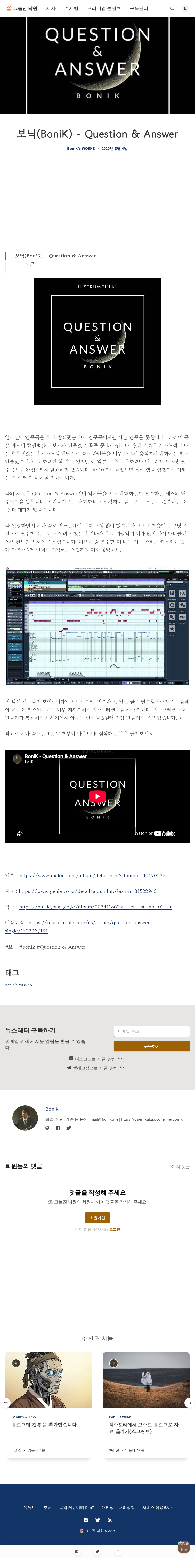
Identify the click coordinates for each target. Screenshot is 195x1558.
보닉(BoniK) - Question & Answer (55, 255)
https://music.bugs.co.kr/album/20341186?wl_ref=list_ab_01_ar (95, 907)
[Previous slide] (6, 1403)
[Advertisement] (97, 201)
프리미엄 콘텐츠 (104, 8)
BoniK (52, 1109)
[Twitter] (98, 1552)
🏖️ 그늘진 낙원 (21, 8)
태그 (30, 264)
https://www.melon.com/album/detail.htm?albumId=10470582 (93, 875)
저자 (51, 8)
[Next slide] (189, 1403)
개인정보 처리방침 (118, 1507)
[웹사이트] (47, 1128)
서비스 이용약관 (157, 1507)
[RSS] (110, 1520)
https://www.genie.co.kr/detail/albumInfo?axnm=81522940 (89, 891)
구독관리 (139, 8)
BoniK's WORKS (81, 148)
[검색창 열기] (172, 9)
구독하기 (152, 1046)
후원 (47, 1507)
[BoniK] (25, 1118)
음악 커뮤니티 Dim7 (76, 1507)
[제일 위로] (118, 1552)
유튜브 (30, 1507)
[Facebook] (77, 1552)
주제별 (71, 8)
